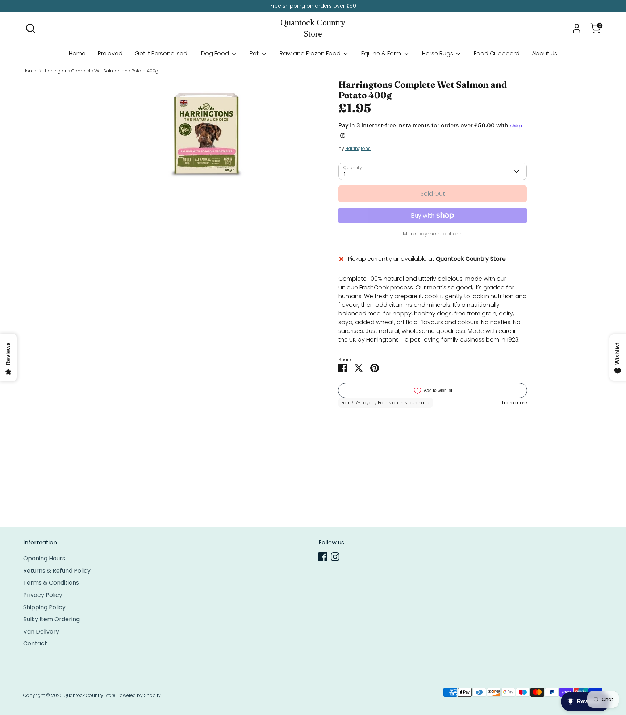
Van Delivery (41, 631)
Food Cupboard (496, 53)
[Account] (576, 28)
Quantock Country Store (312, 28)
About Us (544, 53)
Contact (35, 643)
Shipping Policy (44, 607)
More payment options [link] (433, 233)
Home (77, 53)
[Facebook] (322, 556)
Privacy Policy (42, 595)
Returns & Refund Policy (57, 570)
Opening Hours (44, 558)
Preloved (110, 53)
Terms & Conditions (51, 582)
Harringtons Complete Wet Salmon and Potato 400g (101, 71)
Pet (255, 53)
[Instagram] (335, 556)
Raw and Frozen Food (311, 53)
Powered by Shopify (139, 695)
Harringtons (358, 148)
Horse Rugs (438, 53)
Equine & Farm (381, 53)
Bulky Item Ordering (51, 619)
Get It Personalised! (162, 53)
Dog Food (215, 53)
